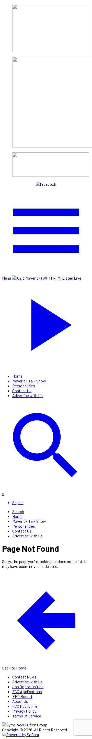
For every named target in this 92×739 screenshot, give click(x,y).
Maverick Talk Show (29, 380)
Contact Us (21, 390)
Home (17, 375)
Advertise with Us (27, 395)
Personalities (23, 385)
